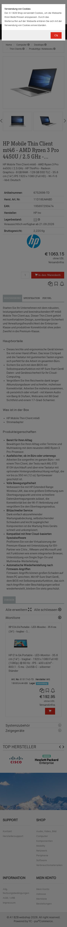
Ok (56, 35)
